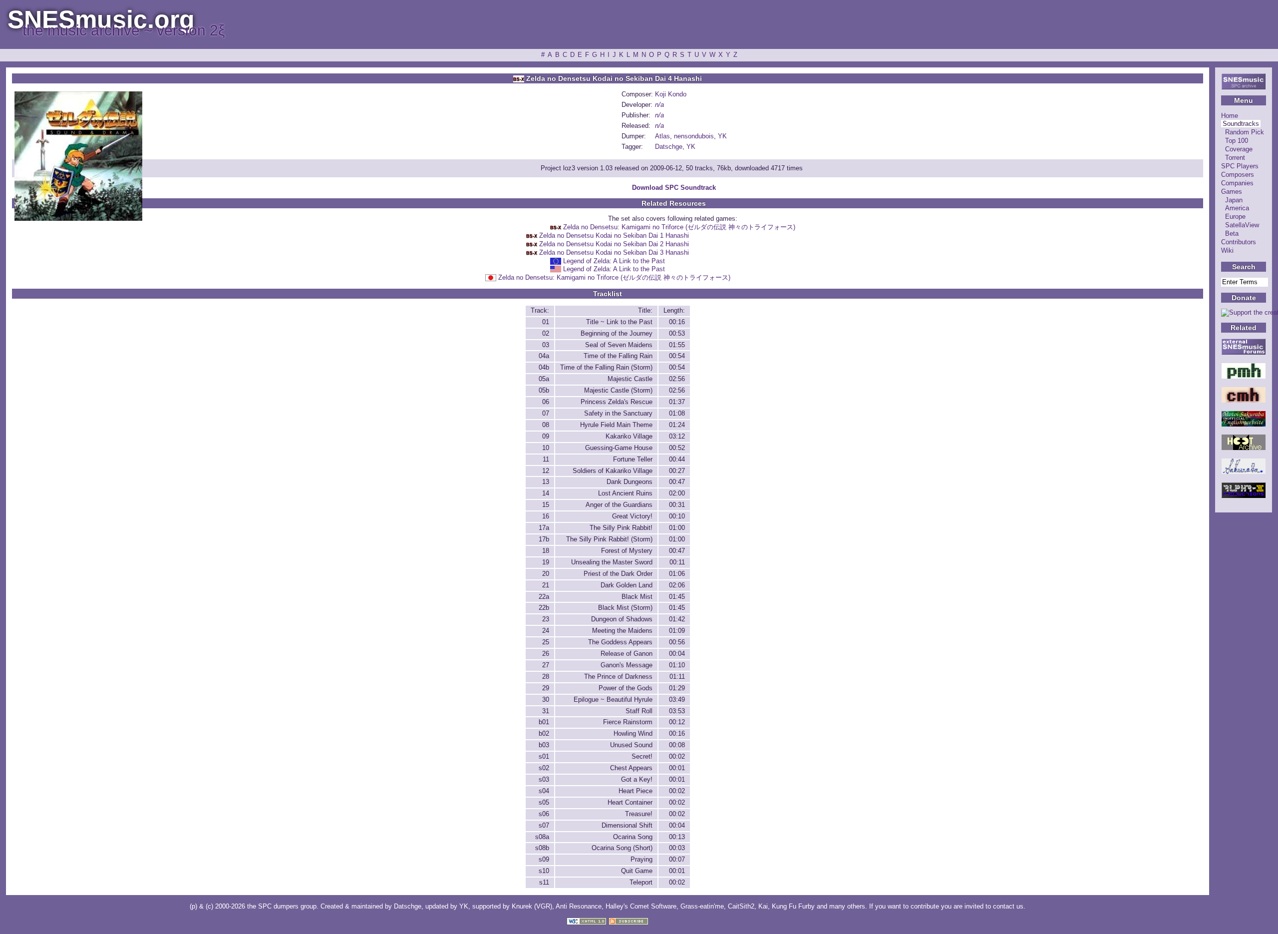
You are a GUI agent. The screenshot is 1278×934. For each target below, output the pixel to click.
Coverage (1239, 149)
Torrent (1235, 157)
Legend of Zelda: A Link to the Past (614, 261)
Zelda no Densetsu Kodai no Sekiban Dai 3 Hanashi (614, 252)
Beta (1232, 233)
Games (1231, 191)
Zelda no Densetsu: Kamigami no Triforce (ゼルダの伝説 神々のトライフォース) (679, 227)
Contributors (1238, 242)
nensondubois (694, 136)
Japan (1234, 200)
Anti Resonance (579, 906)
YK (722, 136)
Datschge (668, 146)
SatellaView (1242, 225)
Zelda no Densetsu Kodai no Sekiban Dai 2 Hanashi (614, 244)
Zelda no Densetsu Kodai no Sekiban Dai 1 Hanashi (614, 235)
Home (1229, 115)
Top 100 (1236, 140)
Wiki (1227, 250)
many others (847, 906)
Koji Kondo (670, 94)
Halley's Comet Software (641, 906)
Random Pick (1244, 132)
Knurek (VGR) (532, 906)
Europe (1235, 216)
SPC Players (1240, 166)
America (1237, 208)
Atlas (662, 136)
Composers (1237, 174)
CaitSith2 (741, 906)
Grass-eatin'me (702, 906)
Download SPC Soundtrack (674, 187)
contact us (1008, 906)
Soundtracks (1241, 123)
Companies (1237, 183)
